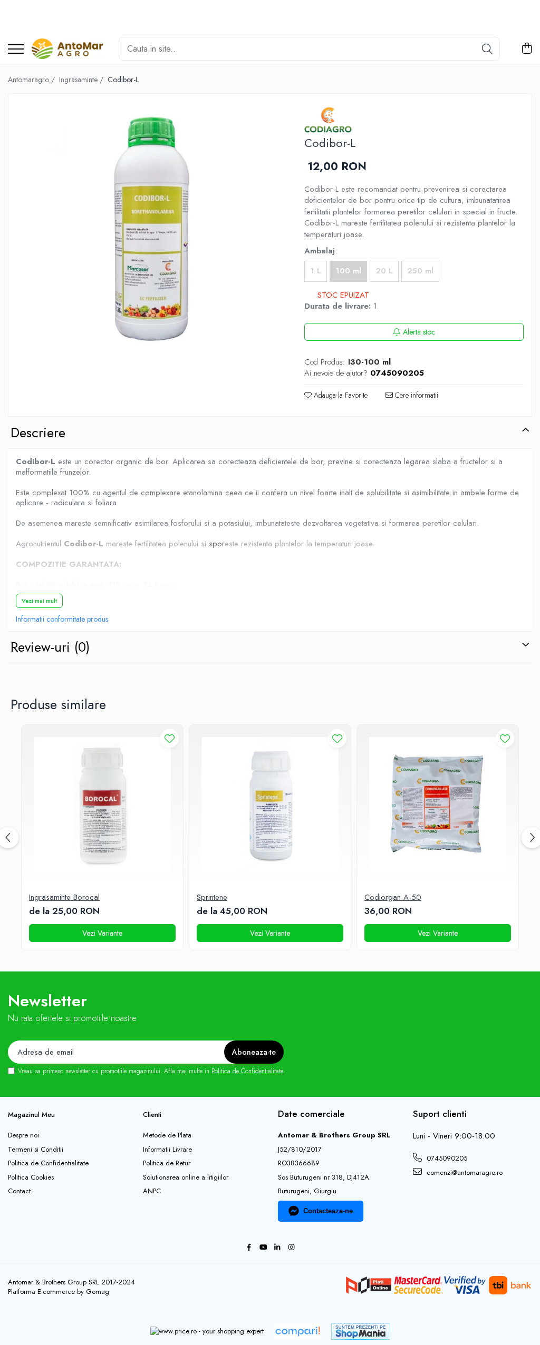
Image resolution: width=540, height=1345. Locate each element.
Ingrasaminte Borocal (64, 897)
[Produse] (16, 50)
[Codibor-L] (147, 232)
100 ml (348, 271)
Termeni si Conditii (35, 1149)
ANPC (152, 1191)
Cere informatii (415, 395)
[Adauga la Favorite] (169, 738)
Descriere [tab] (38, 433)
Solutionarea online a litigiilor (185, 1177)
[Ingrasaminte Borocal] (102, 805)
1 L (315, 271)
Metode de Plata (167, 1135)
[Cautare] (487, 49)
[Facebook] (249, 1248)
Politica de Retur (166, 1163)
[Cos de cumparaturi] (526, 49)
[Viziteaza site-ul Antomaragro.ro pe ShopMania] (360, 1331)
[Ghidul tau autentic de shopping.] (297, 1331)
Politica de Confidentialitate (247, 1071)
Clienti (152, 1115)
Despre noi (23, 1135)
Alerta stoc (419, 332)
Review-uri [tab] (50, 647)
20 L (384, 271)
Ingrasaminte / (82, 79)
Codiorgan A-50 (392, 897)
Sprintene (212, 897)
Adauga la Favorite (340, 395)
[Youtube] (263, 1248)
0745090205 (446, 1158)
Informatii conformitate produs (62, 619)
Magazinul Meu (31, 1115)
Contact (19, 1191)
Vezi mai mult (39, 600)
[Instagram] (291, 1248)
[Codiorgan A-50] (437, 805)
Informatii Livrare (167, 1149)
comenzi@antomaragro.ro (464, 1172)
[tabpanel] (147, 232)
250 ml (420, 271)
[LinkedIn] (277, 1248)
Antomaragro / (32, 79)
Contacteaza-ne (328, 1211)
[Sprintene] (270, 805)
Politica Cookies (31, 1177)
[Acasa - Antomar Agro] (67, 49)
